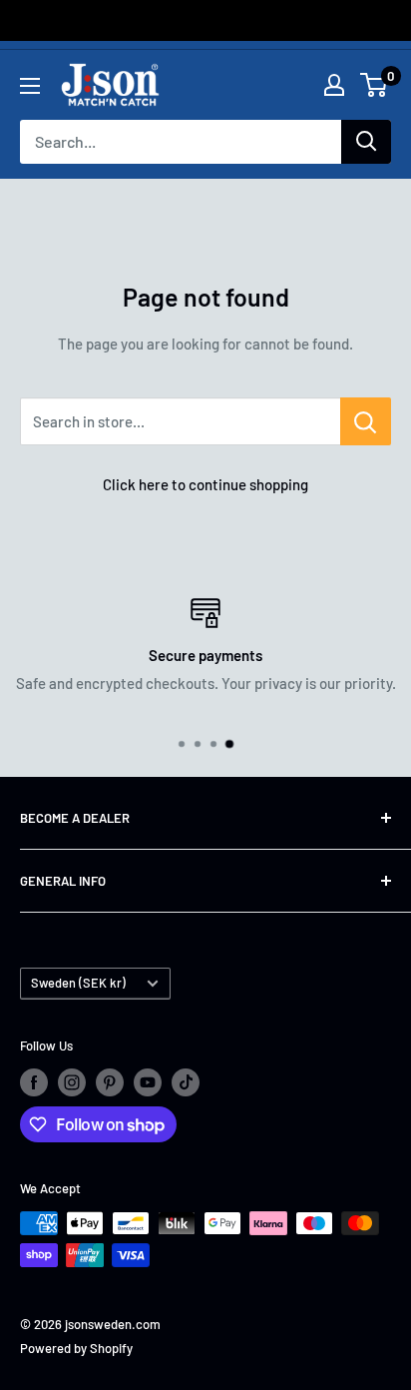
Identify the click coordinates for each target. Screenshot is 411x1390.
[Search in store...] (365, 421)
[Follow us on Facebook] (34, 1082)
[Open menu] (30, 86)
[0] (374, 85)
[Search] (366, 142)
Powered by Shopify (76, 1348)
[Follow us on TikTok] (186, 1082)
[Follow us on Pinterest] (110, 1082)
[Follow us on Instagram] (72, 1082)
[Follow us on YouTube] (148, 1082)
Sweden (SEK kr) (78, 983)
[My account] (334, 85)
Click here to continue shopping (205, 484)
